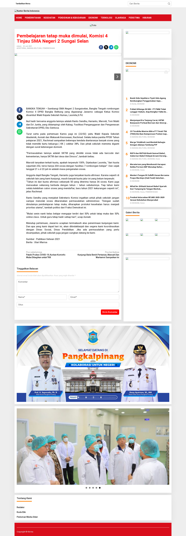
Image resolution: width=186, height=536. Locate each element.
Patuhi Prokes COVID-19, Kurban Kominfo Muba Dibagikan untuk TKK (45, 255)
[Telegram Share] (111, 47)
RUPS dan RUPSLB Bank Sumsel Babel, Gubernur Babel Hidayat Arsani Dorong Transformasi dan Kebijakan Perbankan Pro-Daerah (148, 154)
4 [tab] (96, 488)
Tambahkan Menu (23, 4)
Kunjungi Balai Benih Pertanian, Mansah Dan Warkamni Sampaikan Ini (98, 255)
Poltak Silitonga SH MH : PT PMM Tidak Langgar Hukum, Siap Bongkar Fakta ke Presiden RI (148, 110)
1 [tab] (86, 488)
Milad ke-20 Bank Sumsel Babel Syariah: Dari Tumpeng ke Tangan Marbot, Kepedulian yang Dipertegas (148, 187)
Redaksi (20, 507)
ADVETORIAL (21, 48)
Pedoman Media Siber (27, 517)
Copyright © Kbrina (25, 532)
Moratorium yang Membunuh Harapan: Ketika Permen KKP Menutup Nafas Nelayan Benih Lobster (148, 165)
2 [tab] (90, 488)
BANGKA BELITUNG (34, 48)
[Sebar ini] (101, 47)
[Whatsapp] (116, 47)
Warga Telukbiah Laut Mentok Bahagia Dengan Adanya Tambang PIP (147, 143)
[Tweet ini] (106, 47)
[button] (169, 3)
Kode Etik (21, 512)
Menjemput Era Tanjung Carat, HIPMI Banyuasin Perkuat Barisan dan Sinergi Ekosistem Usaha (148, 121)
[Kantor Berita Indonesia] (27, 11)
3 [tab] (93, 488)
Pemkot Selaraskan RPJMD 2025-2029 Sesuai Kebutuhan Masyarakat (147, 198)
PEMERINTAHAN (49, 48)
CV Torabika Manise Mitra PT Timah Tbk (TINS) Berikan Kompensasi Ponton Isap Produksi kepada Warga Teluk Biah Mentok (149, 132)
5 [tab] (100, 488)
